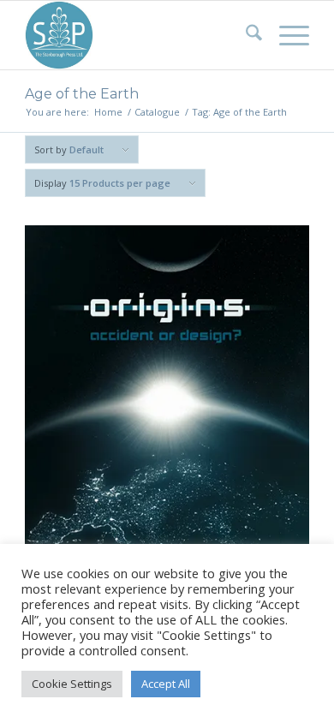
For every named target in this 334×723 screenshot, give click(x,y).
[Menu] (285, 35)
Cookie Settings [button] (72, 683)
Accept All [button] (165, 683)
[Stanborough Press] (138, 35)
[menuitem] (245, 35)
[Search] (245, 35)
